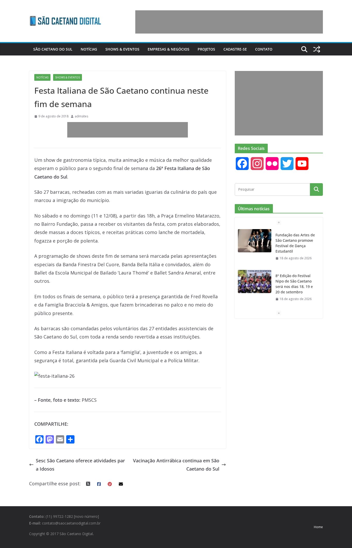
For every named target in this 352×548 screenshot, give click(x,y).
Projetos (206, 49)
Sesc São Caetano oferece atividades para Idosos (80, 464)
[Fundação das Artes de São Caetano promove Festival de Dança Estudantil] (254, 240)
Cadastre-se (235, 49)
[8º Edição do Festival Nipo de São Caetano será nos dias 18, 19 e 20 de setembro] (254, 281)
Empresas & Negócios (168, 49)
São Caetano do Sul (52, 49)
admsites (81, 116)
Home (318, 527)
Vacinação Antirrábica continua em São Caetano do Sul (176, 464)
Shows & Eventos (122, 49)
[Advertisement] (229, 22)
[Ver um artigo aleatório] (317, 49)
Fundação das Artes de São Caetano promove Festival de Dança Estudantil (295, 243)
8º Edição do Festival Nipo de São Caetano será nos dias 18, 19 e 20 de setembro (294, 283)
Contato (263, 49)
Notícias (89, 49)
